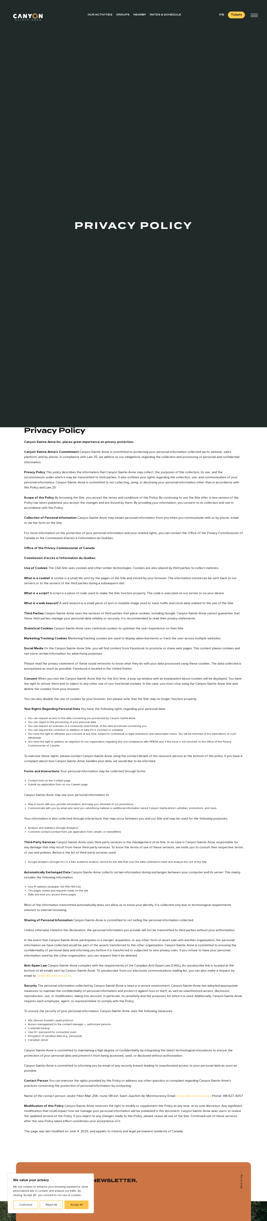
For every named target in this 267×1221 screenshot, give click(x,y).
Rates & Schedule (165, 14)
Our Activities (100, 14)
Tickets (236, 14)
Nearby (139, 14)
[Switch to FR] (221, 15)
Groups (123, 14)
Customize (25, 1204)
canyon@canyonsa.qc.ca (54, 976)
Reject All (51, 1204)
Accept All (77, 1204)
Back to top (241, 1181)
